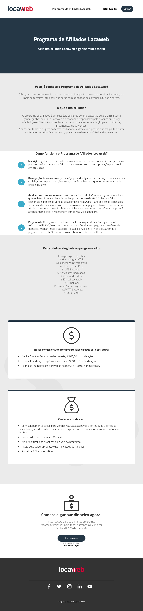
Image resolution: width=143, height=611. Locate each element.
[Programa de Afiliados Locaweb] (20, 10)
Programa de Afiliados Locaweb (71, 601)
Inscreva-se (110, 9)
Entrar (127, 9)
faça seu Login (71, 545)
